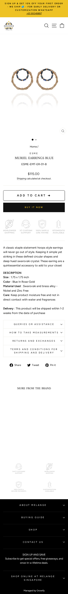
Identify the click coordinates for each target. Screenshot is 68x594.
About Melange (33, 505)
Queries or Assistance (34, 324)
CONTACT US (33, 542)
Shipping (21, 178)
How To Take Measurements (34, 332)
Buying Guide (33, 517)
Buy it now (34, 207)
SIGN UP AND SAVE (34, 554)
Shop (33, 529)
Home (33, 146)
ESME (34, 153)
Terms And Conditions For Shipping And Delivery (34, 351)
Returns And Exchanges (34, 341)
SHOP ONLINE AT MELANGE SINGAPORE (33, 578)
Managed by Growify (34, 590)
